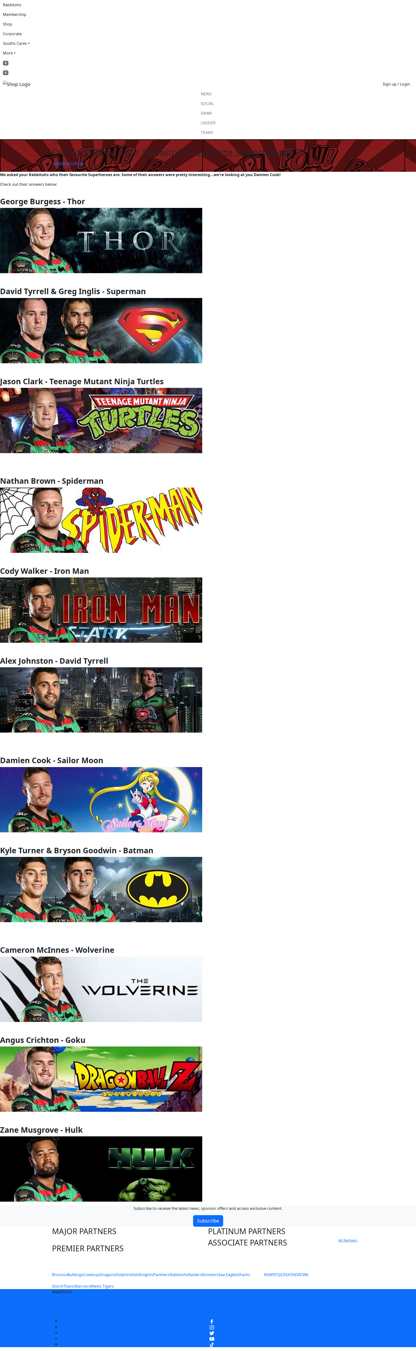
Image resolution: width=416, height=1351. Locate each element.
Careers (173, 1303)
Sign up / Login (396, 84)
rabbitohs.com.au (68, 163)
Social (207, 103)
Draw (206, 113)
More (8, 53)
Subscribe (208, 1221)
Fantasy (307, 1303)
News (206, 94)
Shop (7, 24)
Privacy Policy (146, 1303)
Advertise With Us (248, 1303)
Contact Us (214, 1303)
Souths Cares (15, 43)
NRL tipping (282, 1303)
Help (192, 1303)
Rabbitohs (12, 4)
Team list (61, 143)
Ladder (208, 123)
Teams (207, 132)
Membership (14, 14)
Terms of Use (114, 1303)
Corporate (12, 33)
